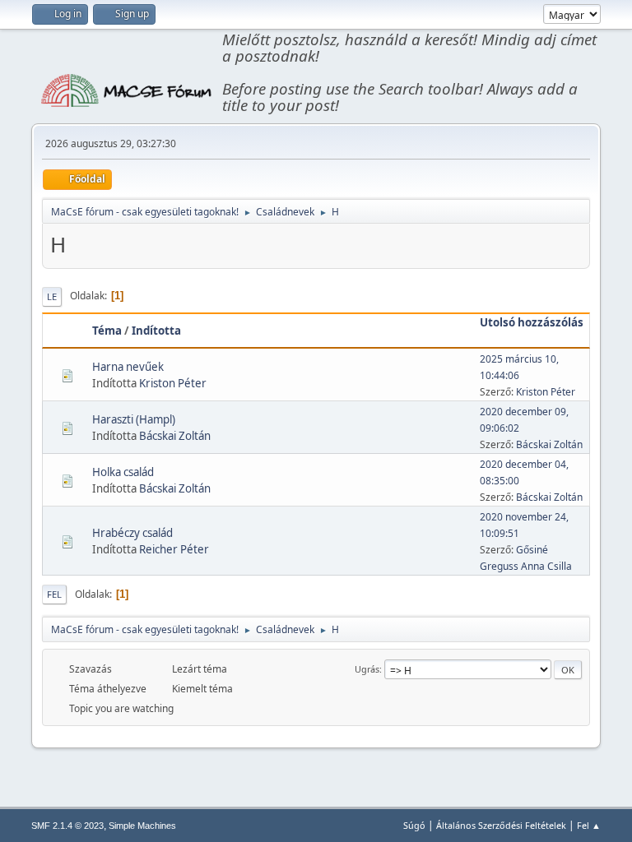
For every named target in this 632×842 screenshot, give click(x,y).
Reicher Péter (174, 549)
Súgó (414, 825)
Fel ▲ (589, 825)
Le (52, 296)
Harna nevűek (128, 366)
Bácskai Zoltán (175, 435)
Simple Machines (142, 825)
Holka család (123, 472)
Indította (156, 330)
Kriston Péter (173, 383)
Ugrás (367, 669)
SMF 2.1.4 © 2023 (67, 825)
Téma (107, 330)
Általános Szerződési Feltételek (501, 825)
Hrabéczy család (132, 532)
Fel (54, 594)
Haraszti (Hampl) (133, 419)
